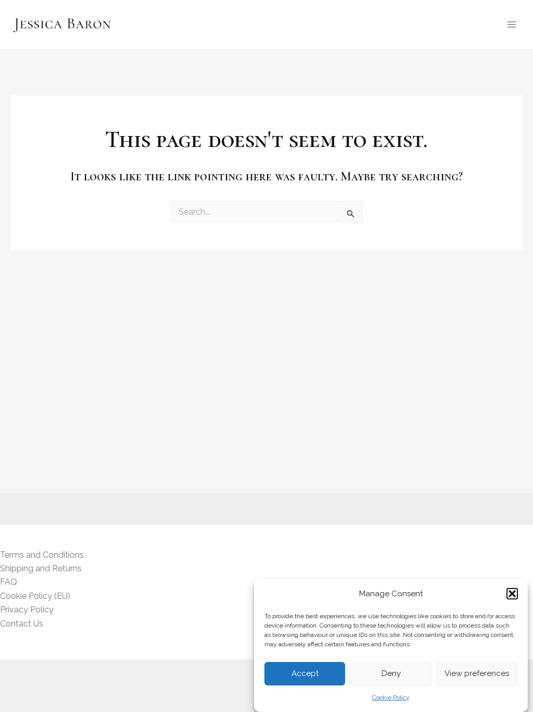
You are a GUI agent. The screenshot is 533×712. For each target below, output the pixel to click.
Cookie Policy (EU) (35, 596)
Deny (391, 673)
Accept (305, 673)
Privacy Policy (27, 610)
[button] (512, 593)
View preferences (477, 673)
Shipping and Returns (41, 568)
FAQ (8, 582)
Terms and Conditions (42, 555)
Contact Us (21, 624)
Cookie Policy (391, 697)
